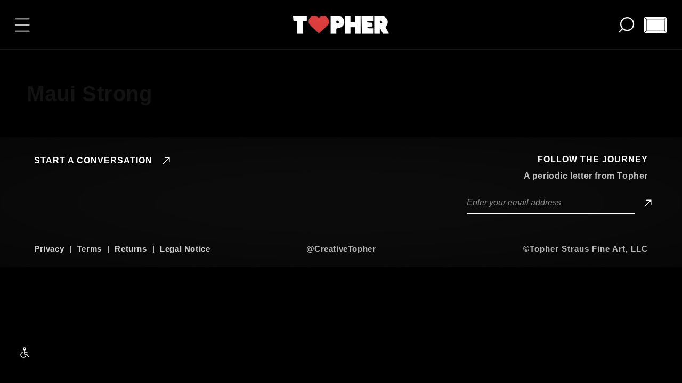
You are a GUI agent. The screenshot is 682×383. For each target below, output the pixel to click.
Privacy (49, 248)
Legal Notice (185, 248)
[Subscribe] (646, 203)
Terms (89, 248)
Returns (131, 248)
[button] (22, 25)
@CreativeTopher (341, 248)
